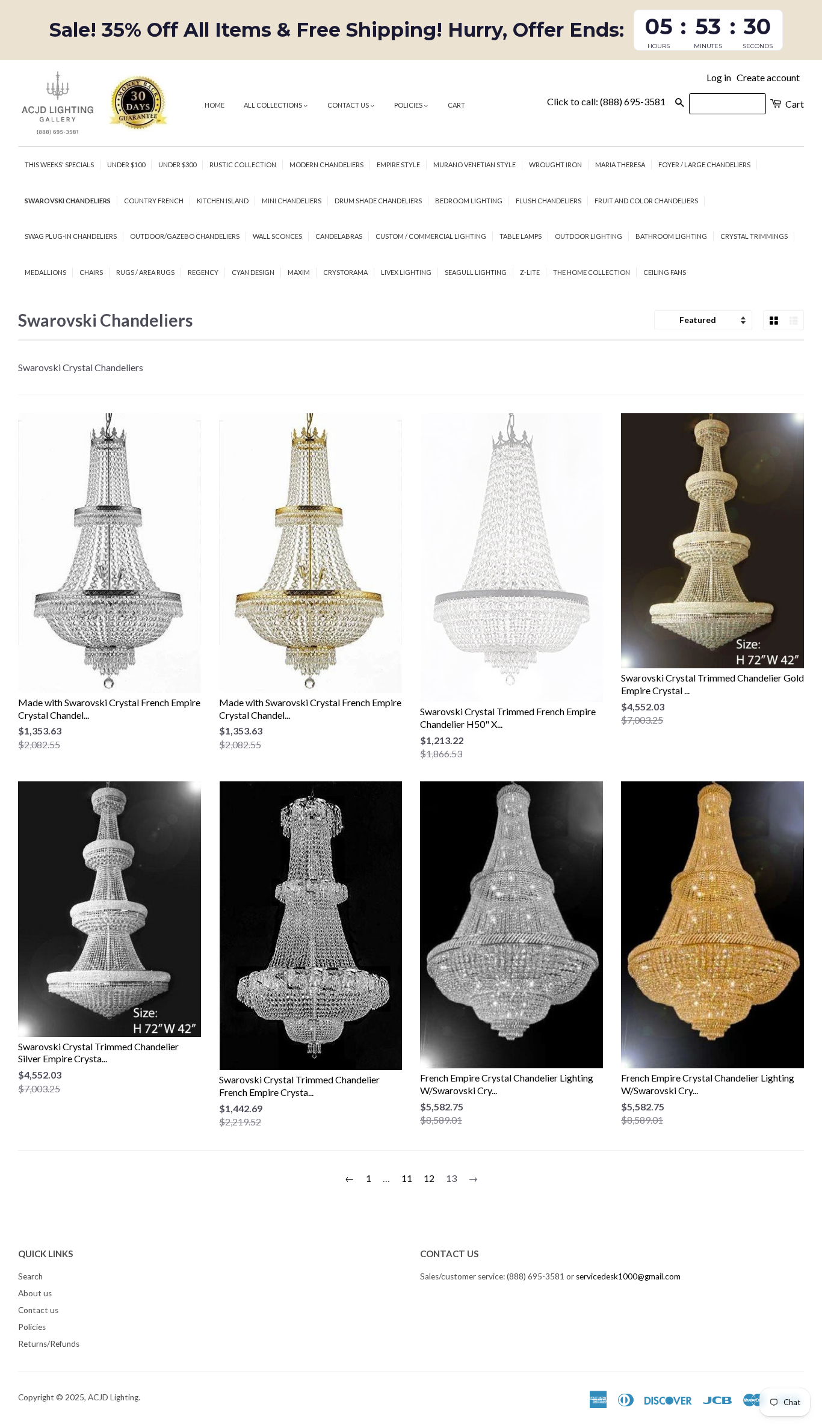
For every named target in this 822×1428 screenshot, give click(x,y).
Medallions (45, 272)
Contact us (348, 105)
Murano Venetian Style (474, 164)
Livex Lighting (406, 272)
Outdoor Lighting (588, 236)
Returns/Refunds (48, 1344)
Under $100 (126, 164)
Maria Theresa (620, 164)
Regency (203, 272)
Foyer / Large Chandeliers (704, 164)
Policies (409, 105)
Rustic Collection (242, 164)
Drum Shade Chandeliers (378, 201)
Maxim (299, 272)
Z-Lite (530, 272)
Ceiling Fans (664, 272)
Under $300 (177, 164)
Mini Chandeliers (291, 201)
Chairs (91, 272)
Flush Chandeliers (548, 201)
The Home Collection (591, 272)
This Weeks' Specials (59, 164)
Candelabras (338, 236)
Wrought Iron (555, 164)
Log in (718, 77)
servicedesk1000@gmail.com (628, 1276)
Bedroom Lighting (468, 201)
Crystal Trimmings (754, 236)
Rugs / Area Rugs (145, 272)
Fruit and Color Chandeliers (646, 201)
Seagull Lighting (476, 272)
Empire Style (398, 164)
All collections (273, 105)
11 (406, 1178)
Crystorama (345, 272)
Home (214, 105)
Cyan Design (253, 272)
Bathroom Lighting (671, 236)
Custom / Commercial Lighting (430, 236)
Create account (768, 77)
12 (429, 1178)
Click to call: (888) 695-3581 (606, 101)
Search (30, 1276)
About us (35, 1293)
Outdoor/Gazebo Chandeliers (184, 236)
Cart (456, 105)
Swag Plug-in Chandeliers (71, 236)
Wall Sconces (277, 236)
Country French (154, 201)
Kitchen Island (223, 201)
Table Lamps (520, 236)
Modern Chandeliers (326, 164)
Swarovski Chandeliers (68, 201)
